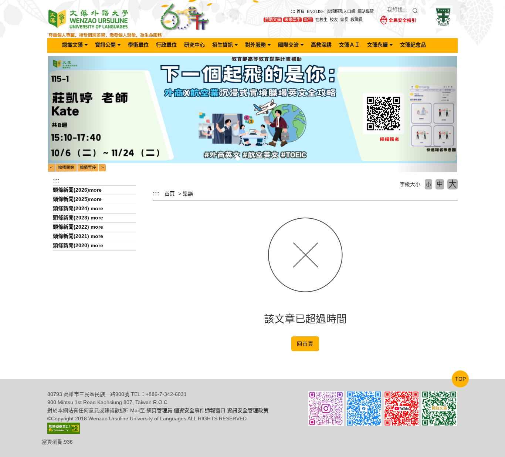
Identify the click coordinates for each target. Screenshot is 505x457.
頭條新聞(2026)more (77, 190)
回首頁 (305, 344)
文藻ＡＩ (349, 45)
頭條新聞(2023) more (78, 218)
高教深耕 (321, 45)
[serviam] (443, 17)
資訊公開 (105, 45)
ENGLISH (316, 11)
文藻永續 (377, 45)
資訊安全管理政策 (247, 410)
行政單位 (166, 45)
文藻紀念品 (413, 45)
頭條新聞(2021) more (78, 236)
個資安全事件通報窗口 (200, 410)
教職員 (356, 19)
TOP (460, 379)
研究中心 (194, 45)
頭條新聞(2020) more (78, 245)
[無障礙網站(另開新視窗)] (63, 428)
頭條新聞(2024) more (78, 208)
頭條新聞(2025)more (77, 199)
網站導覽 (365, 11)
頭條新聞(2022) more (78, 227)
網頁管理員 (159, 410)
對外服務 (255, 45)
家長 (344, 19)
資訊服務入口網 (341, 11)
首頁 (300, 11)
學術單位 (138, 45)
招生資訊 (222, 45)
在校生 (321, 19)
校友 (334, 19)
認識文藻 (72, 45)
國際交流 (288, 45)
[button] (78, 114)
